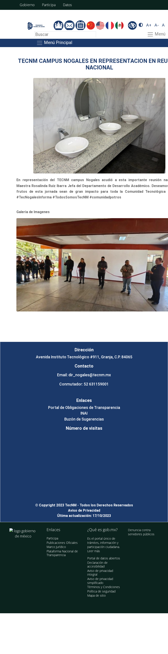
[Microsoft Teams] (58, 25)
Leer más (93, 551)
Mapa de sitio (96, 595)
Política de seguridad (101, 591)
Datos (67, 4)
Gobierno (27, 4)
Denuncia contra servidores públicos (141, 532)
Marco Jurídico (56, 547)
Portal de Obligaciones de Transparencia (84, 407)
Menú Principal (57, 42)
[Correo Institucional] (69, 25)
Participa (49, 4)
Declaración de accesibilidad (97, 564)
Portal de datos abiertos (103, 558)
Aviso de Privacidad (84, 510)
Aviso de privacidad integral (100, 573)
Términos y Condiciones (103, 587)
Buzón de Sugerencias (84, 419)
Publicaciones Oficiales (62, 543)
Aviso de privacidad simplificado (100, 581)
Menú (159, 34)
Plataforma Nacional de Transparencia (62, 553)
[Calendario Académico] (80, 25)
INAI (84, 413)
